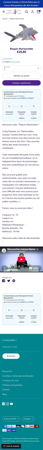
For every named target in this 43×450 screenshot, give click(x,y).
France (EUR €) (10, 419)
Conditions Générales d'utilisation (17, 376)
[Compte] (32, 11)
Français (27, 419)
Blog (4, 394)
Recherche (7, 371)
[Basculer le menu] (2, 11)
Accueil (4, 19)
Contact (5, 389)
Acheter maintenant (21, 83)
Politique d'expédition (12, 385)
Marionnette (15, 62)
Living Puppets (7, 58)
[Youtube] (11, 403)
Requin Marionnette (17, 19)
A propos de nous (10, 380)
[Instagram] (7, 403)
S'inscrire (11, 356)
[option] (21, 33)
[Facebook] (3, 403)
